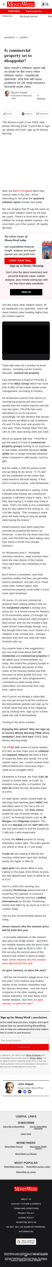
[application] (26, 338)
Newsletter (44, 113)
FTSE (10, 747)
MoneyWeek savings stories (38, 1167)
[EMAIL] (30, 1091)
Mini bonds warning (29, 16)
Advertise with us (26, 1222)
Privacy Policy (26, 1213)
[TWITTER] (20, 1091)
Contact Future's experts (26, 1204)
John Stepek (20, 92)
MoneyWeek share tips (13, 1167)
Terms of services (33, 1055)
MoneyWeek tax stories (26, 1172)
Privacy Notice (36, 1058)
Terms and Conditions (26, 1208)
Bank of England (22, 191)
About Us (26, 1199)
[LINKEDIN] (25, 1091)
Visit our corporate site (36, 1255)
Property (24, 37)
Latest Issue (26, 1134)
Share (9, 113)
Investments (9, 37)
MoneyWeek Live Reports (26, 1154)
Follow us (28, 113)
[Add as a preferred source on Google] (26, 1241)
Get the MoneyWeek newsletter (38, 1128)
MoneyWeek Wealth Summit (38, 1148)
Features (41, 98)
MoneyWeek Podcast (14, 1147)
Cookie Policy (26, 1218)
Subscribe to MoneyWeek (14, 1127)
